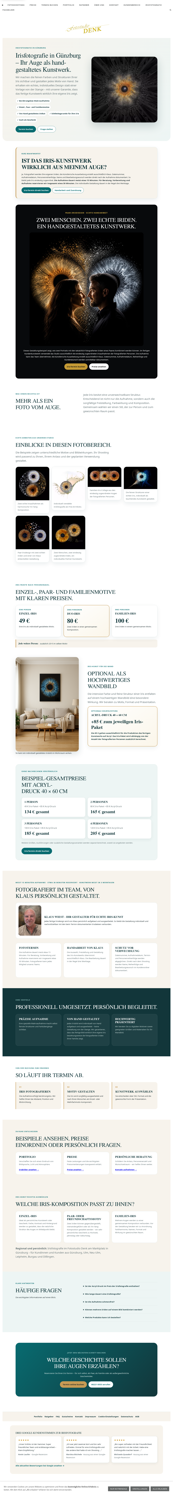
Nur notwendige (118, 1489)
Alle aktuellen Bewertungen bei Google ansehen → (40, 1465)
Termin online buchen (73, 1384)
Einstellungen (140, 1489)
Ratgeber (49, 1416)
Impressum (90, 1416)
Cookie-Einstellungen (108, 1416)
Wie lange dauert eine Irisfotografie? (103, 1294)
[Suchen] (170, 9)
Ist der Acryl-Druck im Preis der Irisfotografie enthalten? (112, 1286)
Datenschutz (127, 1416)
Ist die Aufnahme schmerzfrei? (99, 1301)
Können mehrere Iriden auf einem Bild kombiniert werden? (113, 1309)
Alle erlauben (160, 1489)
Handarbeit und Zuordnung (68, 190)
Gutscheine (67, 1416)
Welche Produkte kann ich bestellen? (103, 1317)
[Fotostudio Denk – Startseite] (86, 34)
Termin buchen (25, 129)
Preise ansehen (99, 366)
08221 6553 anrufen (100, 1384)
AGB (137, 1416)
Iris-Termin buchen (76, 366)
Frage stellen (46, 129)
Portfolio (38, 1416)
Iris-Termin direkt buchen (36, 190)
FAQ (58, 1416)
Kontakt (79, 1416)
